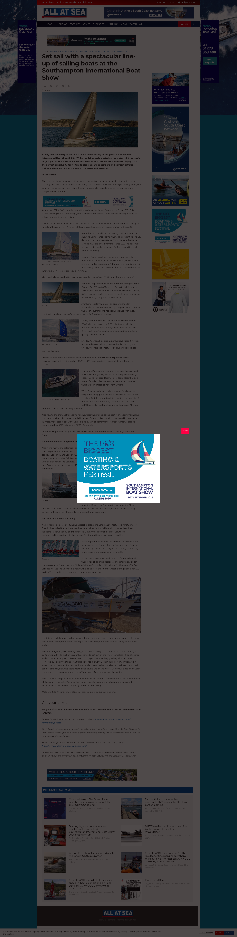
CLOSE (185, 431)
